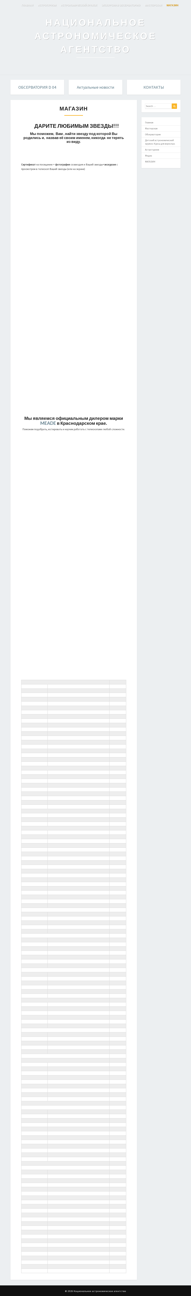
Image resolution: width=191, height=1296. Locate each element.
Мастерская (151, 128)
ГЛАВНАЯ (27, 5)
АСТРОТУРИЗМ (47, 5)
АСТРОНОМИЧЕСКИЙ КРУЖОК (79, 5)
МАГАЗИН (172, 5)
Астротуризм (152, 149)
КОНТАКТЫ (153, 87)
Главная (149, 122)
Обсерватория (153, 134)
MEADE (48, 423)
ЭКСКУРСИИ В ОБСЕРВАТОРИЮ (121, 5)
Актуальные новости (95, 87)
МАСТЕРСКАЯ (153, 5)
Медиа (148, 155)
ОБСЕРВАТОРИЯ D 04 (37, 87)
